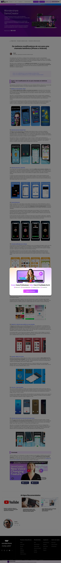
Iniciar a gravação (30, 291)
